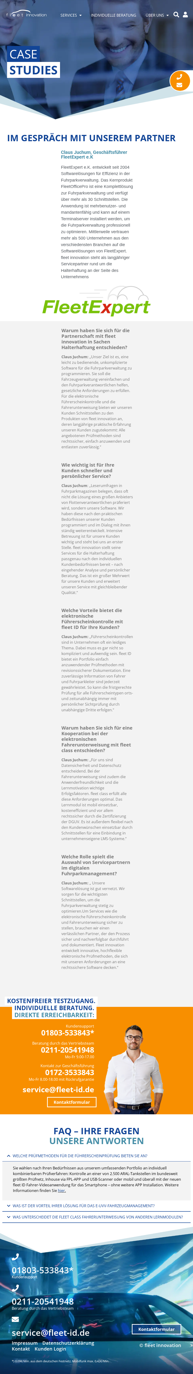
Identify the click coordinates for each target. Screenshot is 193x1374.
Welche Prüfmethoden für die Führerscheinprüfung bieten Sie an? (80, 1155)
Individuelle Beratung (113, 15)
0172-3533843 (69, 1072)
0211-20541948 (67, 1050)
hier (61, 1190)
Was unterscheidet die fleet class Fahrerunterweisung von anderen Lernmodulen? (98, 1217)
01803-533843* (67, 1033)
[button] (96, 1155)
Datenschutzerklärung (68, 1343)
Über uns (155, 15)
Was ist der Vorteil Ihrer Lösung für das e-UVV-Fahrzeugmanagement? (84, 1205)
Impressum (25, 1343)
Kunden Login (50, 1349)
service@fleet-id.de (58, 1089)
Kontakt (21, 1349)
